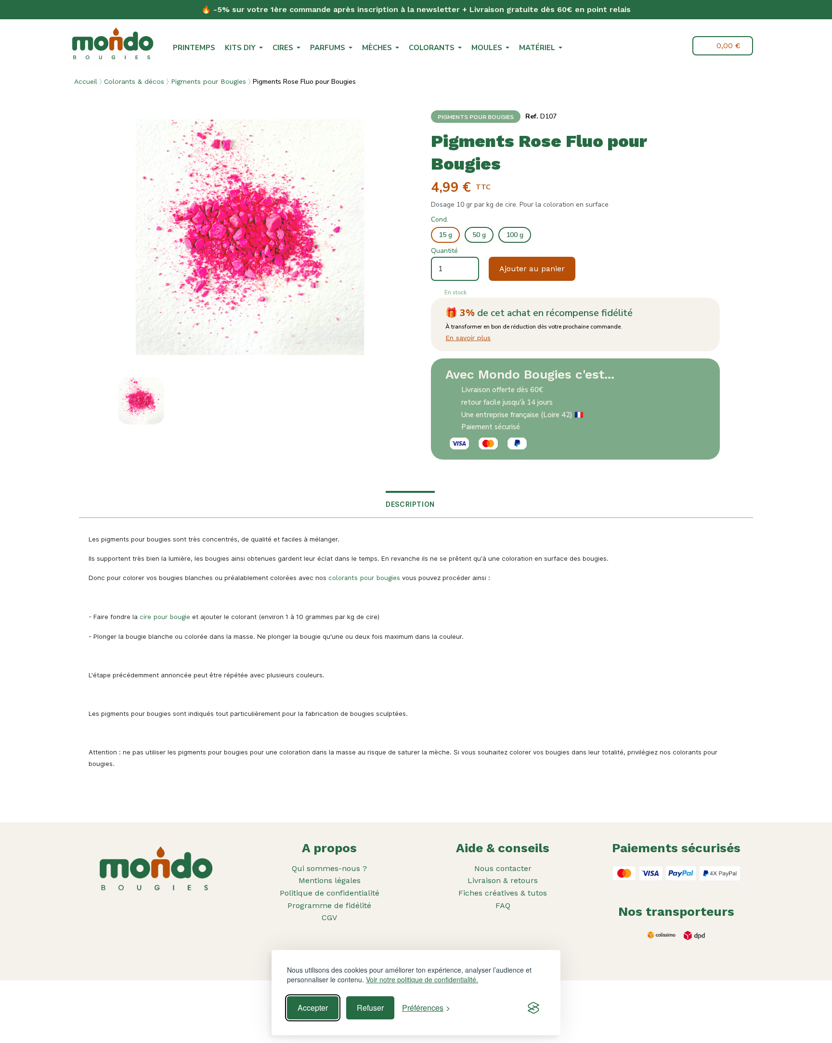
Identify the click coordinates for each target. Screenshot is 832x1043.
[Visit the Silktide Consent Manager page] (533, 1007)
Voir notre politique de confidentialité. (422, 979)
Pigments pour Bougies (208, 81)
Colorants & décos (134, 81)
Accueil (85, 81)
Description (410, 504)
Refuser (370, 1007)
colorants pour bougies (364, 577)
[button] (656, 47)
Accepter (313, 1007)
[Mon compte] (678, 46)
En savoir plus (468, 338)
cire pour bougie (165, 617)
